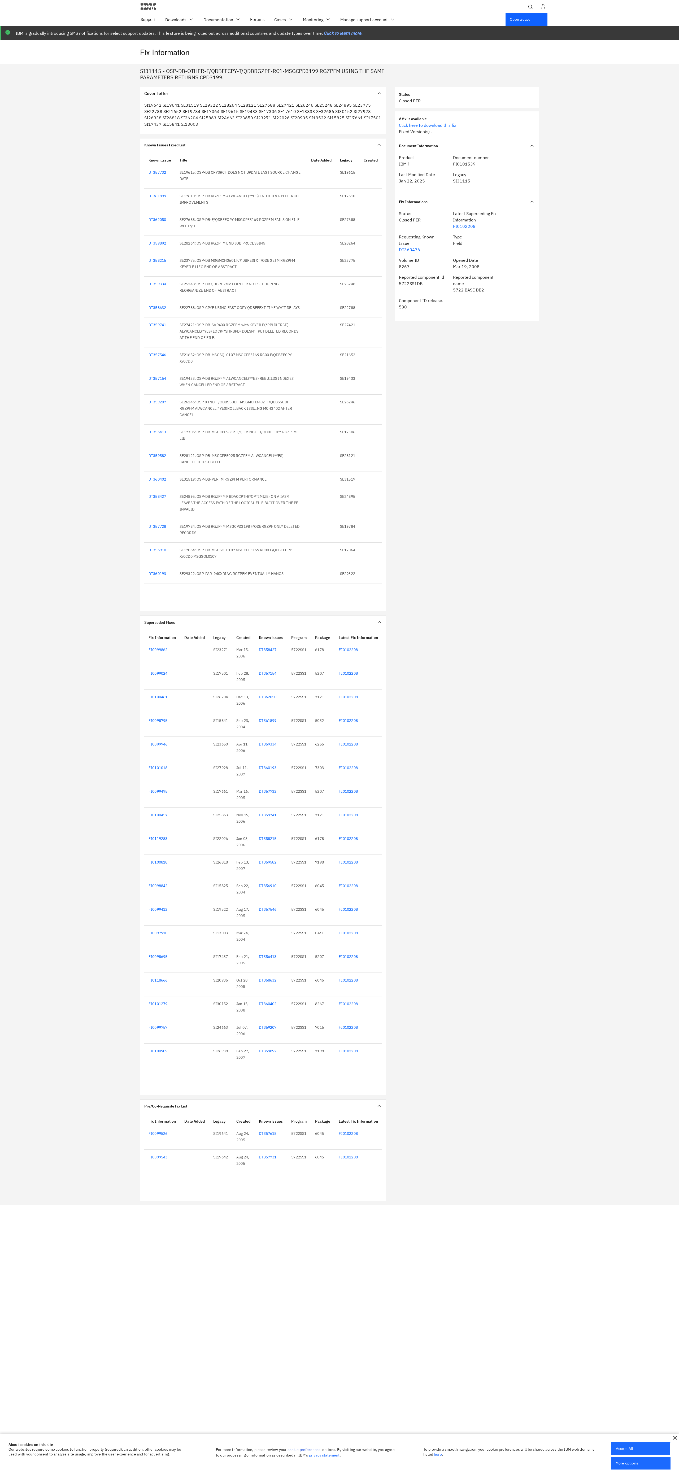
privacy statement (324, 1455)
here (438, 1454)
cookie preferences (304, 1449)
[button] (675, 1438)
